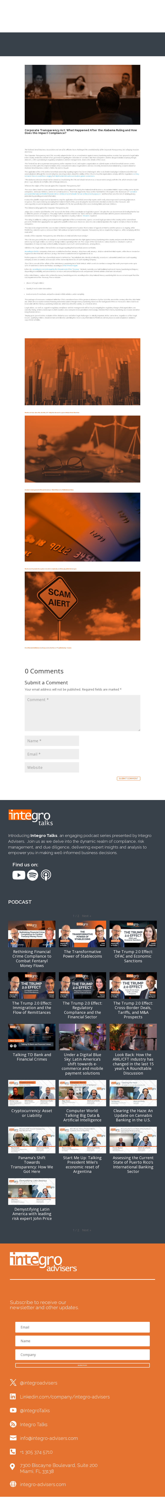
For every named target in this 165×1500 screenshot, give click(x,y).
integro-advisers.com (43, 1484)
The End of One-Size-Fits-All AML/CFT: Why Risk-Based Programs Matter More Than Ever (52, 412)
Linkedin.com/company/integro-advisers (65, 1397)
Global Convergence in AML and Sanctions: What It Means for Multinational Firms (49, 489)
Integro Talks (33, 1424)
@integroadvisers (38, 1383)
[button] (86, 916)
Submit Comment (128, 778)
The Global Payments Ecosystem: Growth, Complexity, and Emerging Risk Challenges (50, 568)
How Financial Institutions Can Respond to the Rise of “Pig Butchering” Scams (48, 647)
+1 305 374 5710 (36, 1452)
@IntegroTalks (35, 1410)
